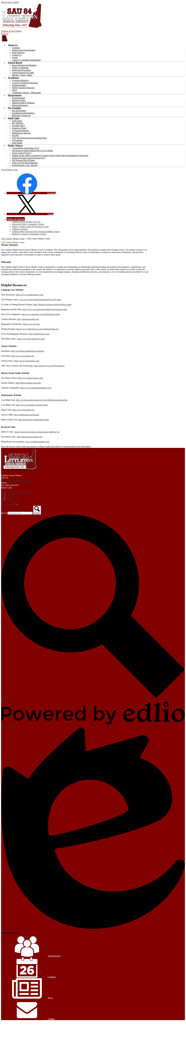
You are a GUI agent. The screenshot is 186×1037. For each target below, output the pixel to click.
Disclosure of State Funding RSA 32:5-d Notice (32, 150)
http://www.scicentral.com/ (22, 356)
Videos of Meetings (20, 68)
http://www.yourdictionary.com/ (29, 295)
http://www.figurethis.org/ (24, 410)
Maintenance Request (21, 133)
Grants (15, 57)
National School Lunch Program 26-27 (28, 158)
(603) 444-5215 (14, 483)
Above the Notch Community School (28, 224)
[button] (13, 45)
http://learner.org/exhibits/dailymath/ (33, 419)
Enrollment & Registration (23, 113)
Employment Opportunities (23, 50)
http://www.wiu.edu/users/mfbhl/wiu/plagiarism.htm (44, 309)
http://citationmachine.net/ (28, 319)
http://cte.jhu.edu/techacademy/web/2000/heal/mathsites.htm (42, 400)
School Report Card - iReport (24, 165)
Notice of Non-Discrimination (25, 163)
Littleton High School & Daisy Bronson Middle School (36, 231)
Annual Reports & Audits (23, 72)
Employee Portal (19, 128)
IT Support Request (20, 130)
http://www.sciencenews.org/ (26, 361)
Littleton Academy (20, 229)
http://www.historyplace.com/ (30, 378)
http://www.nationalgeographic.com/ (35, 388)
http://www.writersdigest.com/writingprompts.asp (37, 329)
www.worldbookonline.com (37, 442)
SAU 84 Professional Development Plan (29, 138)
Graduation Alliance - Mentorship (26, 92)
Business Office (19, 100)
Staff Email (17, 121)
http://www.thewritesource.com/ (31, 339)
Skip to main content (10, 2)
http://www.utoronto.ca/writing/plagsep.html (41, 314)
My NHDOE (17, 123)
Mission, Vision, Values (22, 75)
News (50, 998)
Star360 (15, 135)
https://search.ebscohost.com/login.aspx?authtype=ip (36, 432)
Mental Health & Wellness (23, 103)
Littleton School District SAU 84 (26, 222)
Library (10, 499)
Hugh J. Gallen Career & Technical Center (30, 226)
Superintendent (18, 98)
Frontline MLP (18, 126)
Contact (51, 1019)
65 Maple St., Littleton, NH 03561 (16, 480)
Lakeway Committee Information (26, 60)
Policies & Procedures (21, 70)
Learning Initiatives (20, 80)
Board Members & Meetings (24, 65)
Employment (12, 497)
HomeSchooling (19, 85)
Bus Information (19, 110)
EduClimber (17, 143)
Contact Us (17, 55)
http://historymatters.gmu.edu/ (28, 383)
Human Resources (20, 105)
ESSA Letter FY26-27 (21, 153)
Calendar (16, 48)
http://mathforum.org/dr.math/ (26, 415)
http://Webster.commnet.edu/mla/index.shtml (52, 304)
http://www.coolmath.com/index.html (32, 405)
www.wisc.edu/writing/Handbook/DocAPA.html (40, 299)
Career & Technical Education (25, 83)
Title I (14, 90)
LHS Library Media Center (13, 238)
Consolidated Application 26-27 (25, 148)
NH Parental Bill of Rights (23, 160)
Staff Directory (18, 52)
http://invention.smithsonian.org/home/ (27, 351)
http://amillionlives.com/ (39, 334)
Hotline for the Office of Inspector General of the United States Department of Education (50, 155)
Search (4, 513)
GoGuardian (17, 140)
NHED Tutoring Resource (23, 88)
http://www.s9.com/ (31, 324)
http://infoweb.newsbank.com (29, 437)
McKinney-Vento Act (21, 115)
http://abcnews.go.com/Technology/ (49, 366)
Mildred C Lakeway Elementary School (29, 234)
